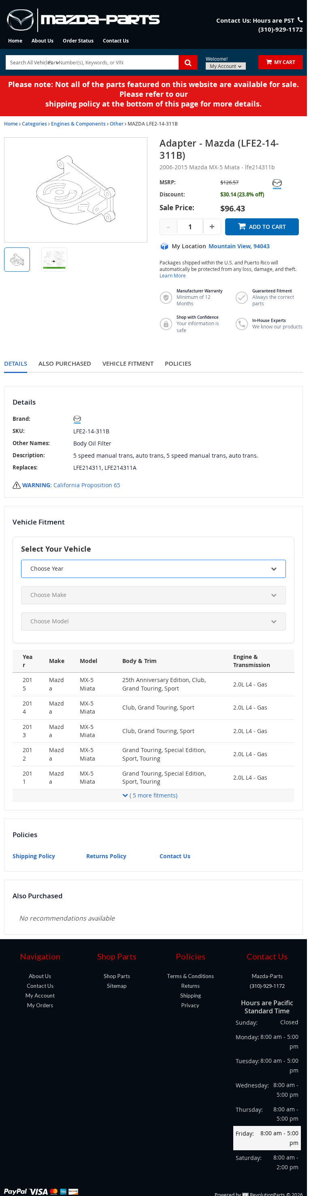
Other (117, 123)
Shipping (190, 995)
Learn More (173, 276)
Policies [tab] (178, 363)
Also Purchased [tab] (64, 363)
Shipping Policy (34, 856)
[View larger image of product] (17, 259)
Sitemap (117, 986)
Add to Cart (267, 226)
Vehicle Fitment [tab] (127, 363)
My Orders (40, 1005)
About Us (42, 40)
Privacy (190, 1005)
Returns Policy (106, 856)
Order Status (78, 40)
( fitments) (153, 795)
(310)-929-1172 (267, 985)
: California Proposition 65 (71, 485)
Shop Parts (117, 976)
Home (15, 40)
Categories (34, 123)
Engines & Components (78, 123)
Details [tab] (15, 363)
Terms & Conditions (190, 976)
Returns (190, 986)
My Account (223, 66)
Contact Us (116, 40)
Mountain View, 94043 (239, 246)
